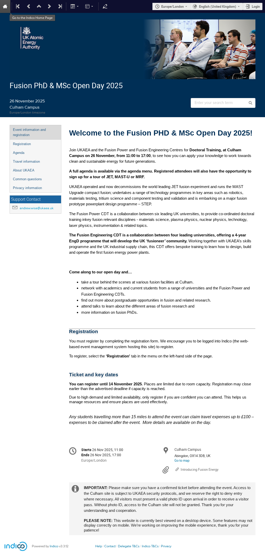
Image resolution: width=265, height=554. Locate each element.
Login (256, 6)
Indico (54, 546)
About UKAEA (23, 170)
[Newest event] (59, 6)
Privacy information (27, 188)
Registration (22, 144)
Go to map (181, 460)
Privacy (166, 546)
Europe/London (172, 6)
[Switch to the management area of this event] (105, 6)
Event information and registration (29, 132)
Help (98, 546)
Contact (110, 546)
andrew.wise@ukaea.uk (37, 208)
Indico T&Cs (150, 546)
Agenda (18, 153)
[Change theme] (89, 6)
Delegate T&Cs (128, 546)
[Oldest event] (18, 6)
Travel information (26, 161)
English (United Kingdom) (217, 6)
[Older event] (29, 6)
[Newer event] (49, 6)
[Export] (75, 6)
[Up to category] (39, 6)
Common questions (27, 179)
